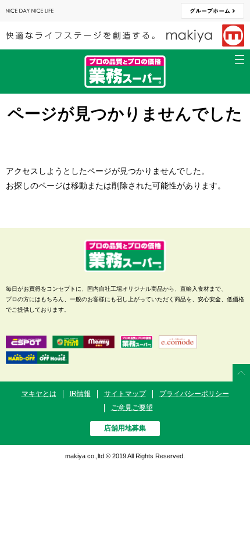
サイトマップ (125, 394)
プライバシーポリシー (194, 394)
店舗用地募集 (125, 428)
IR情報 (80, 394)
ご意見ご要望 (132, 408)
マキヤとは (39, 394)
